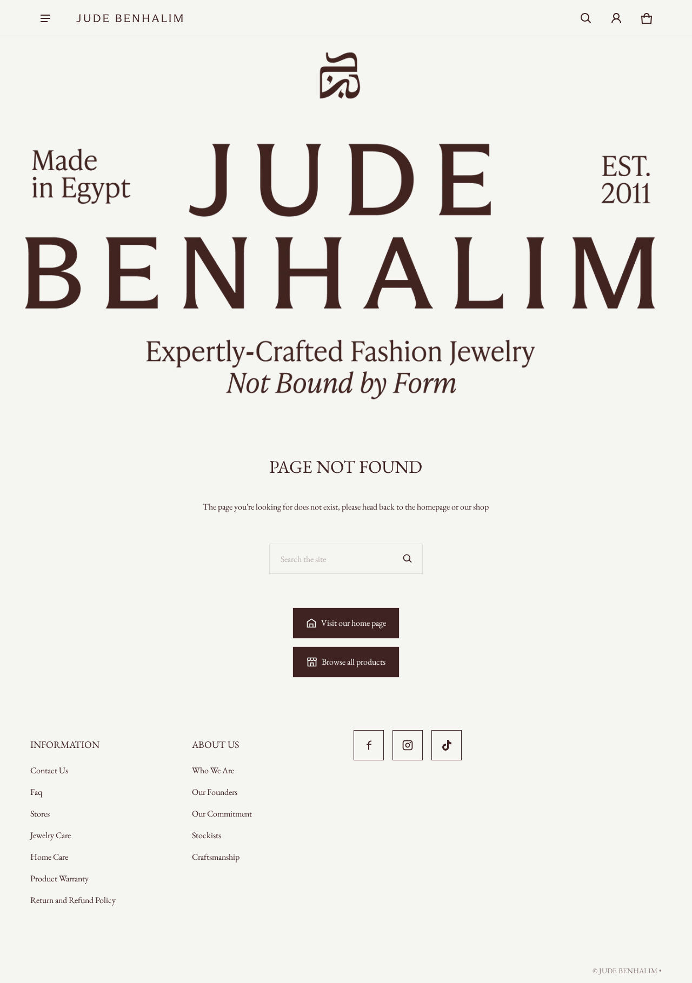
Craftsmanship (215, 856)
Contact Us (49, 770)
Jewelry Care (50, 835)
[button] (586, 18)
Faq (36, 792)
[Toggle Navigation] (45, 18)
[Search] (407, 559)
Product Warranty (59, 878)
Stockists (206, 835)
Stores (40, 813)
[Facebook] (369, 745)
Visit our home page (353, 622)
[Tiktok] (446, 745)
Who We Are (213, 770)
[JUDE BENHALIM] (130, 18)
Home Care (49, 856)
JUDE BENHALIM (628, 970)
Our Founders (214, 792)
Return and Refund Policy (73, 900)
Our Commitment (222, 813)
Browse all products (353, 661)
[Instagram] (407, 745)
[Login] (616, 18)
